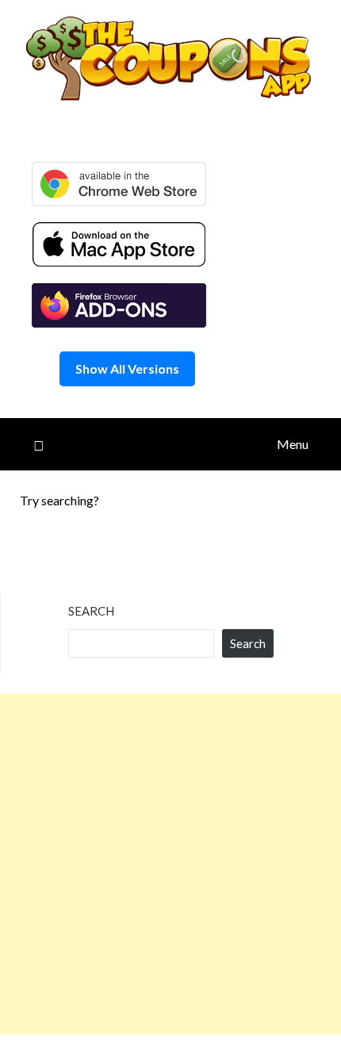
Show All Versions (127, 368)
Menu (292, 443)
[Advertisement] (170, 863)
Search (91, 611)
